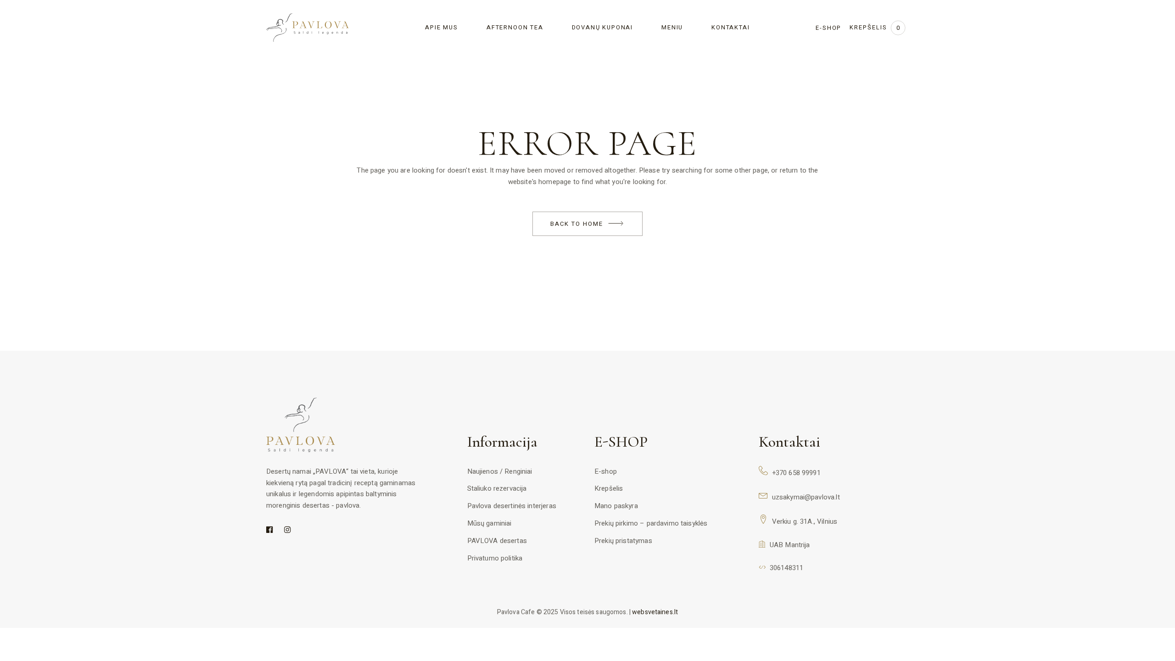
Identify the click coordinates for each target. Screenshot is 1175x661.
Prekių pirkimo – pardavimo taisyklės (650, 523)
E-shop (605, 471)
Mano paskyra (616, 506)
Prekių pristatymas (623, 541)
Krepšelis (608, 488)
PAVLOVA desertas (497, 541)
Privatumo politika (495, 558)
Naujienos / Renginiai (499, 471)
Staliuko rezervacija (497, 488)
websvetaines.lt (655, 612)
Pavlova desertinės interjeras (511, 506)
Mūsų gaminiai (489, 523)
